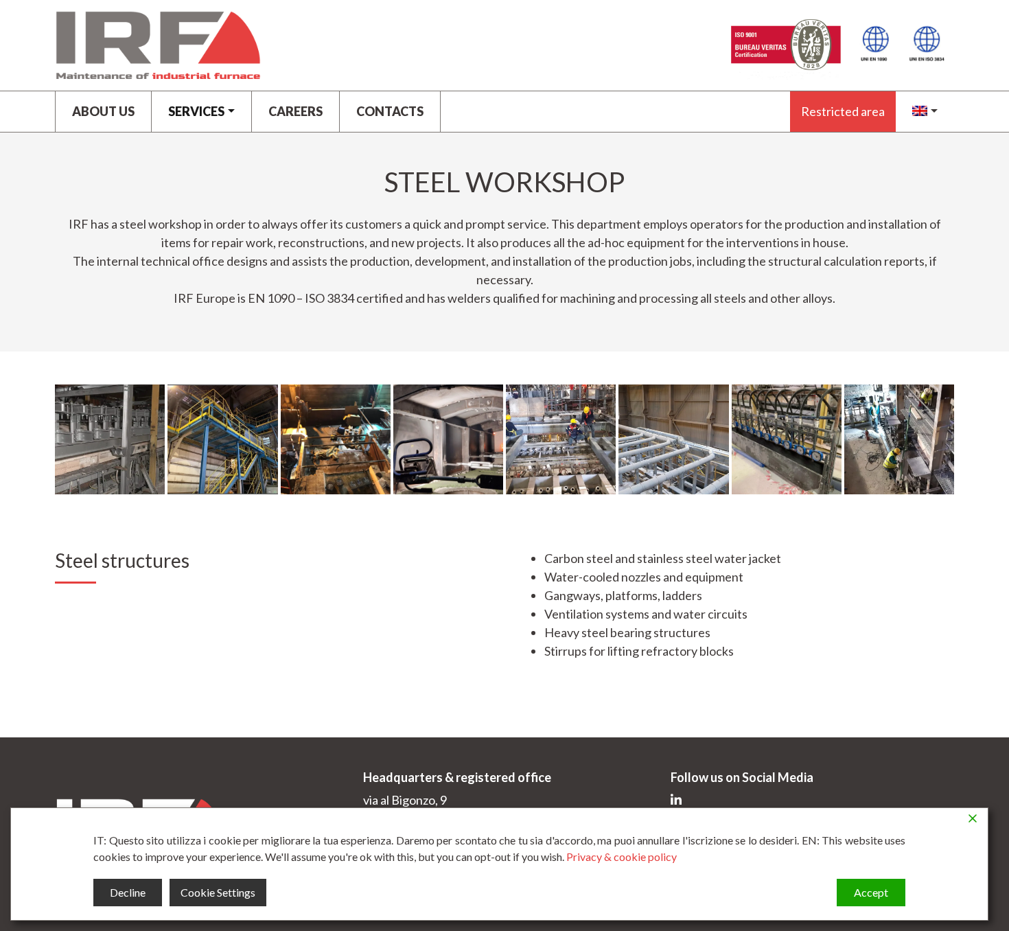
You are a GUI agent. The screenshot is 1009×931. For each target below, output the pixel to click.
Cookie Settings (218, 892)
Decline (128, 892)
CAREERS (295, 111)
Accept (871, 892)
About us (103, 111)
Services (196, 111)
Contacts (390, 111)
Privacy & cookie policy (621, 856)
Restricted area (843, 111)
